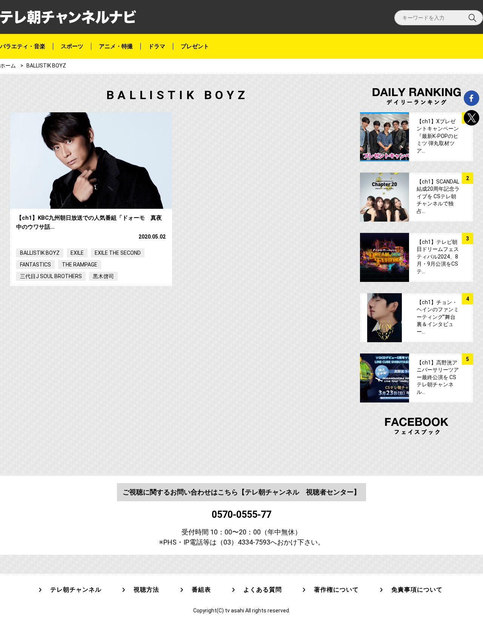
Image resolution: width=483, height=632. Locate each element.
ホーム (8, 66)
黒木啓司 (103, 276)
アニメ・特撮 (116, 46)
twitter (471, 117)
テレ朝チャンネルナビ (68, 17)
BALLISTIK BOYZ (40, 253)
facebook (471, 98)
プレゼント (195, 46)
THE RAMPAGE (79, 265)
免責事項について (417, 590)
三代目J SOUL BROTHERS (51, 276)
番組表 (201, 590)
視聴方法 (146, 590)
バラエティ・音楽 (22, 46)
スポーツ (72, 46)
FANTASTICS (35, 265)
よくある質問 (262, 590)
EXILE (77, 253)
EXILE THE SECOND (118, 253)
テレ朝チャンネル (76, 590)
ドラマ (156, 46)
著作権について (336, 590)
